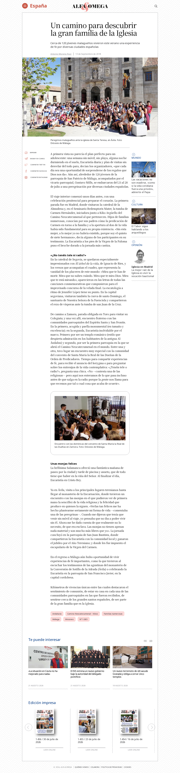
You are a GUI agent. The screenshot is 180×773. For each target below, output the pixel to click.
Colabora (95, 767)
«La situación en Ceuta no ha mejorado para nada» (42, 672)
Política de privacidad (111, 767)
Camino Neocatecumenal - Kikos (82, 613)
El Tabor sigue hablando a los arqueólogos (140, 229)
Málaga (55, 619)
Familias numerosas (113, 613)
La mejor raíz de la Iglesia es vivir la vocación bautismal (143, 273)
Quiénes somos (82, 767)
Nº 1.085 (84, 619)
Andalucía (56, 613)
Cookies (127, 767)
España (38, 6)
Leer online (49, 749)
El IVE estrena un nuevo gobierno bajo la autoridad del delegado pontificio (87, 674)
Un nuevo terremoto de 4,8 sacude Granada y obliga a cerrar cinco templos (130, 674)
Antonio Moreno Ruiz (60, 54)
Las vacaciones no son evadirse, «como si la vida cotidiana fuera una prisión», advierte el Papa (143, 186)
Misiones (69, 619)
